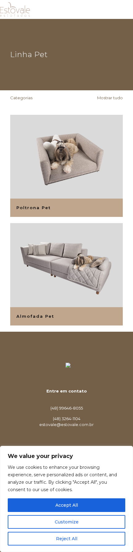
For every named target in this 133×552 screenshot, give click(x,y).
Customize (67, 522)
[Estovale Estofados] (15, 9)
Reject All (66, 538)
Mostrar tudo (109, 97)
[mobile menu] (124, 9)
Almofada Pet (35, 316)
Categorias (21, 97)
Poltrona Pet (33, 207)
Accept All (66, 505)
